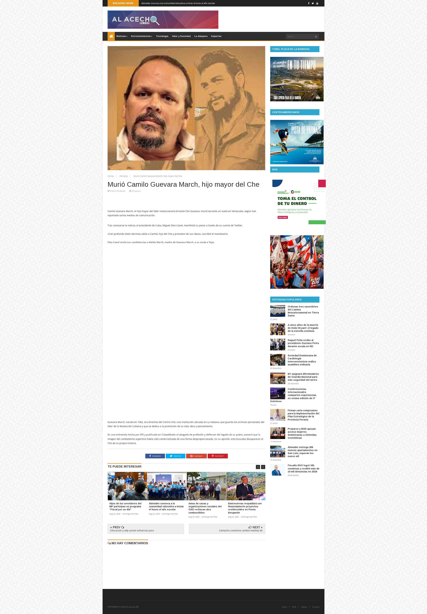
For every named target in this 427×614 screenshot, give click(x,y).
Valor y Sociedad (181, 36)
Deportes (216, 36)
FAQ (294, 607)
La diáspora (200, 36)
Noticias (121, 36)
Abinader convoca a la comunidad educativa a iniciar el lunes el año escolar (178, 3)
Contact (315, 607)
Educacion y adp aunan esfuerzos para (132, 530)
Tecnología (162, 36)
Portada (124, 176)
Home (111, 176)
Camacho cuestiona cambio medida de (241, 530)
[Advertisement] (186, 253)
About (304, 607)
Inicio (284, 607)
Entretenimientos (141, 36)
